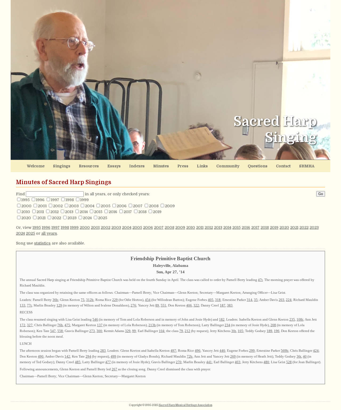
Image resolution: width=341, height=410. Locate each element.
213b (152, 325)
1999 (84, 200)
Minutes (161, 166)
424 (316, 351)
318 (218, 300)
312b (90, 300)
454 (148, 300)
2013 (69, 212)
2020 (26, 218)
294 (88, 356)
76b (60, 325)
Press (182, 166)
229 (115, 300)
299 (252, 351)
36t (299, 356)
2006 (122, 206)
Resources (89, 166)
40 (305, 356)
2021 (41, 218)
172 (22, 325)
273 (92, 331)
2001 (42, 206)
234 (227, 325)
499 (113, 356)
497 (173, 351)
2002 (58, 206)
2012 (54, 212)
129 (59, 305)
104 (161, 331)
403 (237, 362)
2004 (89, 206)
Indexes (137, 166)
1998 (70, 200)
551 (163, 305)
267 (114, 369)
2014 (84, 212)
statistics (42, 243)
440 (222, 351)
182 (222, 319)
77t (29, 305)
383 (230, 305)
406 (189, 305)
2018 (142, 212)
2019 (157, 212)
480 (266, 362)
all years (49, 233)
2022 (56, 218)
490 (40, 356)
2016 (113, 212)
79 (181, 331)
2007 (138, 206)
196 (276, 331)
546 (95, 319)
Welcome (35, 166)
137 (100, 325)
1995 (25, 200)
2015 (98, 212)
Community (227, 166)
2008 (154, 206)
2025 (102, 218)
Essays (114, 166)
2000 (26, 206)
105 (240, 331)
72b (189, 356)
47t (260, 280)
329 (128, 331)
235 (292, 319)
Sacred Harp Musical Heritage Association (185, 405)
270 (178, 362)
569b (284, 351)
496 (197, 351)
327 (30, 325)
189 (269, 331)
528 (289, 362)
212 (187, 331)
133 (22, 305)
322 (196, 305)
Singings (61, 166)
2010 (25, 212)
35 (256, 300)
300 (99, 331)
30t (233, 331)
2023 (71, 218)
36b (55, 300)
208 (273, 325)
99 (134, 331)
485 (77, 362)
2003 (74, 206)
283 (103, 351)
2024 (87, 218)
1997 (55, 200)
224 (288, 300)
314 (249, 300)
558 (60, 331)
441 (209, 362)
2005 (105, 206)
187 (222, 305)
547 (53, 331)
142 (67, 356)
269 (233, 356)
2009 (170, 206)
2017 (128, 212)
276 (133, 305)
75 (82, 300)
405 (210, 300)
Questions (257, 166)
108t (300, 319)
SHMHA (306, 166)
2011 (40, 212)
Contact (283, 166)
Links (202, 166)
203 (281, 300)
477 (108, 362)
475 (67, 325)
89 (157, 305)
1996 (40, 200)
